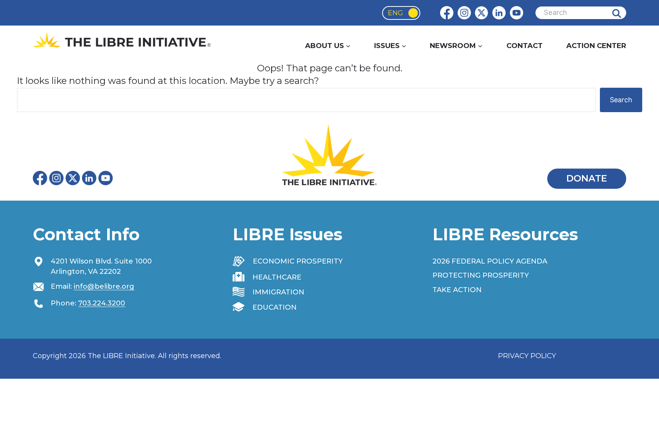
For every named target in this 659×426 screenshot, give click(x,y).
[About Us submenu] (348, 45)
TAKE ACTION (457, 289)
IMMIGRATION (278, 292)
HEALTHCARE (276, 277)
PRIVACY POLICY (527, 355)
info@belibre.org (104, 286)
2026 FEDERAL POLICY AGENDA (489, 261)
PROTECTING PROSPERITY (480, 275)
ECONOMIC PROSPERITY (298, 261)
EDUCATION (274, 307)
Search (622, 12)
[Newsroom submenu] (480, 45)
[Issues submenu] (404, 45)
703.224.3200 (101, 303)
